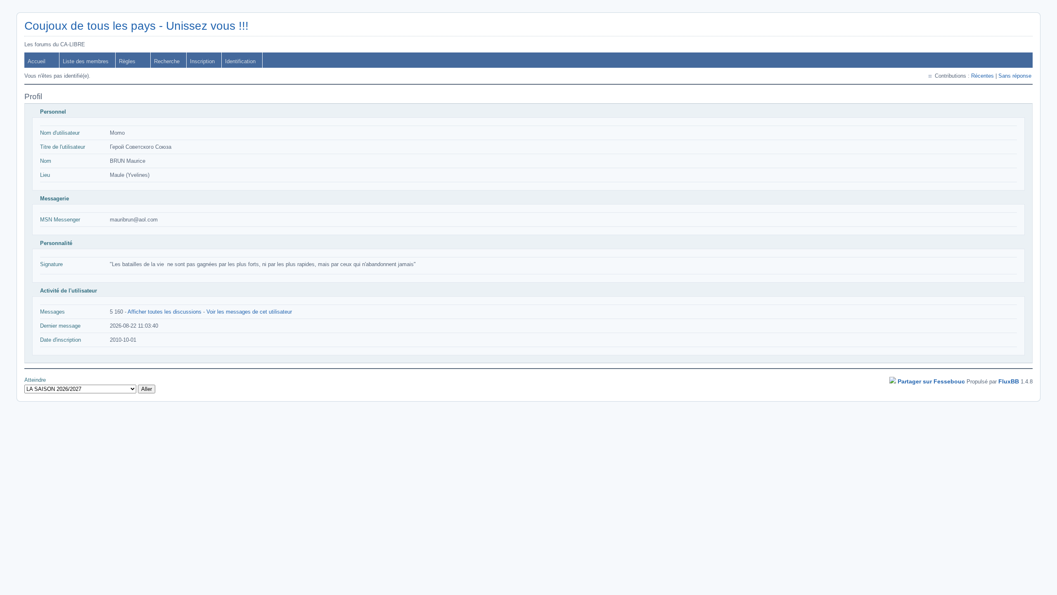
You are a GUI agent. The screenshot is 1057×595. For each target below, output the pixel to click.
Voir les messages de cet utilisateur (249, 312)
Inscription (202, 61)
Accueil (36, 61)
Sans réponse (1014, 76)
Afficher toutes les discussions (164, 312)
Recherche (167, 61)
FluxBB (1008, 381)
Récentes (982, 76)
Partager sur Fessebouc (931, 381)
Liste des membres (86, 61)
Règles (127, 61)
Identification (240, 61)
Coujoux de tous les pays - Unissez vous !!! (136, 25)
